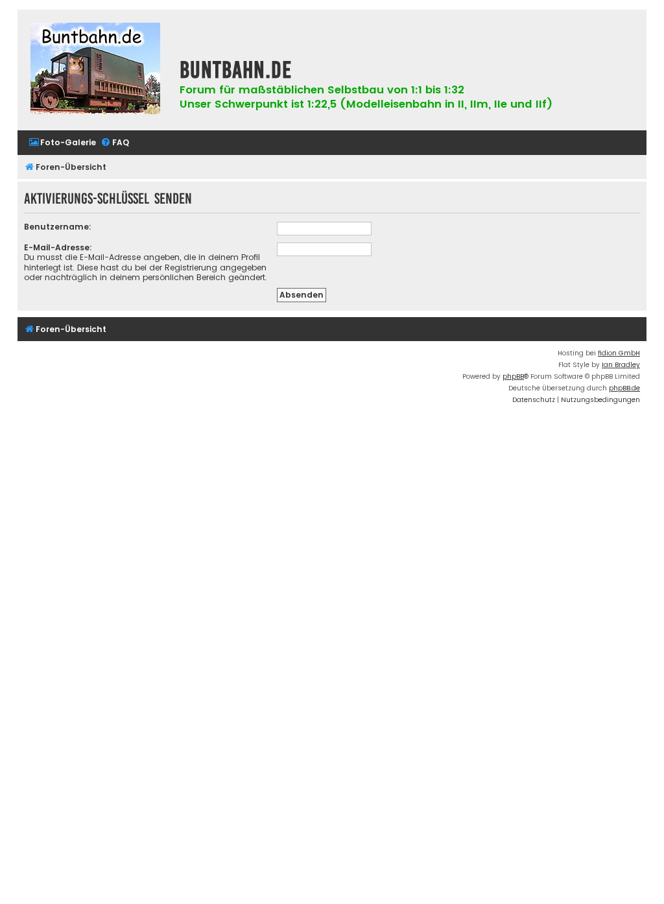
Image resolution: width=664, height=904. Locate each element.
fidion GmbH (619, 353)
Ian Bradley (621, 365)
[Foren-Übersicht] (95, 70)
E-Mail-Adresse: (58, 247)
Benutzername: (57, 226)
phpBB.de (624, 388)
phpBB (513, 376)
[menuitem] (62, 143)
